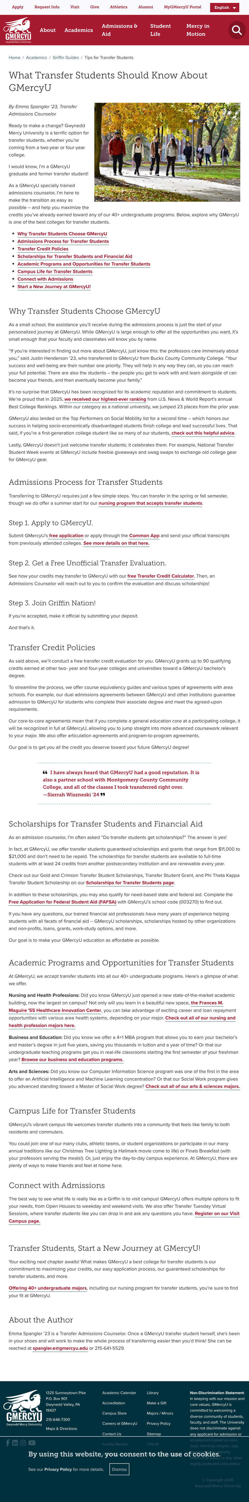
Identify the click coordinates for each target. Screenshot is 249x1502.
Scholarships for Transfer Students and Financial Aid (75, 256)
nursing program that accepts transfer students (150, 503)
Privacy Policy (158, 1423)
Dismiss (119, 1469)
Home (14, 57)
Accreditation (113, 1403)
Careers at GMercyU (119, 1423)
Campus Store (114, 1413)
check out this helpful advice (203, 433)
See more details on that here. (116, 543)
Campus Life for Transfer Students (55, 271)
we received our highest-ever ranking (105, 399)
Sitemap (154, 1434)
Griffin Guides (66, 57)
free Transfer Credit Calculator (160, 576)
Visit (74, 7)
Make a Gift (156, 1403)
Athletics (118, 7)
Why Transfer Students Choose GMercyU (62, 233)
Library (153, 1393)
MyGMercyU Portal (182, 7)
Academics (36, 57)
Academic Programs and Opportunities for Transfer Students (84, 263)
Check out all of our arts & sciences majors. (192, 1086)
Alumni (145, 7)
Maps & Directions (61, 1428)
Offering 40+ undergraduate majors (48, 1288)
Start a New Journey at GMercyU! (54, 286)
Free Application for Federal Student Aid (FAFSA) (62, 901)
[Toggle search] (237, 30)
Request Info (47, 7)
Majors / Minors (160, 1413)
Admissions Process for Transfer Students (63, 241)
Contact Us (111, 1434)
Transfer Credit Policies (43, 248)
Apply (17, 7)
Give (94, 7)
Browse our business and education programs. (73, 1059)
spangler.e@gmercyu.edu (60, 1348)
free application (65, 535)
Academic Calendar (119, 1393)
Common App (144, 535)
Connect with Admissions (45, 279)
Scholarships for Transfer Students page (130, 882)
